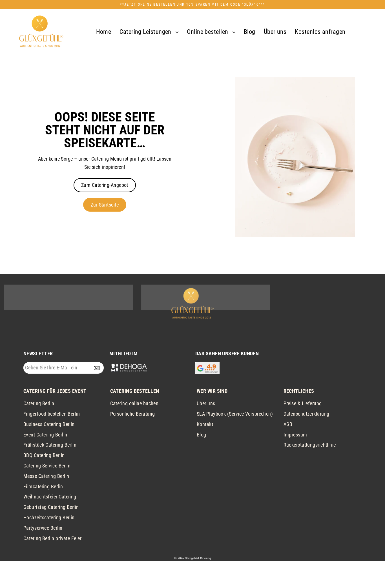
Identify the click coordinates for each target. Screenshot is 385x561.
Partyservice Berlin (43, 528)
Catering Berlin (38, 403)
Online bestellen (208, 31)
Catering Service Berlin (46, 466)
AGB (288, 424)
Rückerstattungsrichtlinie (310, 445)
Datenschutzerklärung (306, 414)
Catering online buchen (134, 403)
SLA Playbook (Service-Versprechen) (235, 414)
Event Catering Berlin (45, 435)
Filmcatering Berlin (43, 486)
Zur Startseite (105, 205)
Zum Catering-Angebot (104, 185)
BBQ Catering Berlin (44, 455)
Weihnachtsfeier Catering (49, 497)
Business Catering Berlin (49, 424)
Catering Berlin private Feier (52, 538)
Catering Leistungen (146, 31)
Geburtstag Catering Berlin (51, 507)
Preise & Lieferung (303, 403)
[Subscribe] (98, 368)
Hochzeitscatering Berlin (49, 517)
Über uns (275, 31)
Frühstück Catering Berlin (49, 445)
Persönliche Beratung (132, 414)
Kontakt (205, 424)
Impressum (295, 435)
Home (103, 31)
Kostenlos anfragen (320, 31)
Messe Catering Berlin (46, 476)
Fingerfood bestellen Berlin (51, 414)
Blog (249, 31)
